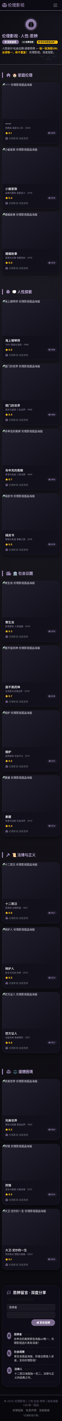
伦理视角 (18, 1410)
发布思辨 (44, 1322)
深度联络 (44, 1410)
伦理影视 (15, 5)
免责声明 (31, 1410)
